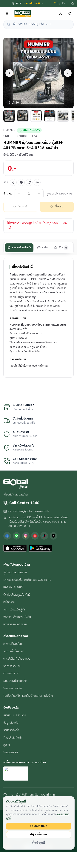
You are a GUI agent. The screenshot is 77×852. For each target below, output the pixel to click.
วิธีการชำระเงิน (12, 666)
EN (63, 3)
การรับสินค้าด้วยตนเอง (16, 658)
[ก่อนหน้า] (9, 73)
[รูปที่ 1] (9, 116)
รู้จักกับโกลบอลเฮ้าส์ (15, 572)
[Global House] (22, 13)
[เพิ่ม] (39, 193)
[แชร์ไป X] (29, 182)
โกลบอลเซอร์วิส (12, 688)
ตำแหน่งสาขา (11, 673)
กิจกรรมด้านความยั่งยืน (17, 617)
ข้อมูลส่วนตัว (11, 722)
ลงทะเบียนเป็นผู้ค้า (14, 609)
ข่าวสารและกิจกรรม (15, 624)
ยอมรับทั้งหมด (38, 825)
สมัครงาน (9, 602)
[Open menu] (7, 13)
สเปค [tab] (45, 247)
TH (56, 3)
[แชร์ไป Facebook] (13, 182)
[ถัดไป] (68, 73)
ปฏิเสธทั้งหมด (38, 834)
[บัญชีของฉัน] (60, 13)
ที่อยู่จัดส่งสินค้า (12, 737)
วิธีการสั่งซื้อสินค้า (13, 651)
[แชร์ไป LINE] (21, 182)
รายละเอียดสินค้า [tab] (21, 247)
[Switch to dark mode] (72, 4)
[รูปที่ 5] (63, 116)
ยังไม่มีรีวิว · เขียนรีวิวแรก (19, 155)
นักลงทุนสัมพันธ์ (13, 587)
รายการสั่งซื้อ (11, 730)
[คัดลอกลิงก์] (37, 182)
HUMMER (9, 130)
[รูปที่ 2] (23, 116)
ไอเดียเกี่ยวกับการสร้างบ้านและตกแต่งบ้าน (28, 695)
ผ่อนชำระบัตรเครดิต (15, 681)
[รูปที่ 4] (50, 116)
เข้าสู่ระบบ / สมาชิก (14, 715)
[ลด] (19, 193)
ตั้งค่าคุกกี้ (38, 842)
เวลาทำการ (48, 795)
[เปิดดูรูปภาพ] (38, 73)
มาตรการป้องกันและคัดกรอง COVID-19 (27, 579)
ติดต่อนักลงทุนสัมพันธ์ (16, 594)
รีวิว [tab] (62, 247)
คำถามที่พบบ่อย (12, 643)
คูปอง (6, 744)
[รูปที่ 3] (36, 116)
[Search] (70, 13)
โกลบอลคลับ (10, 752)
